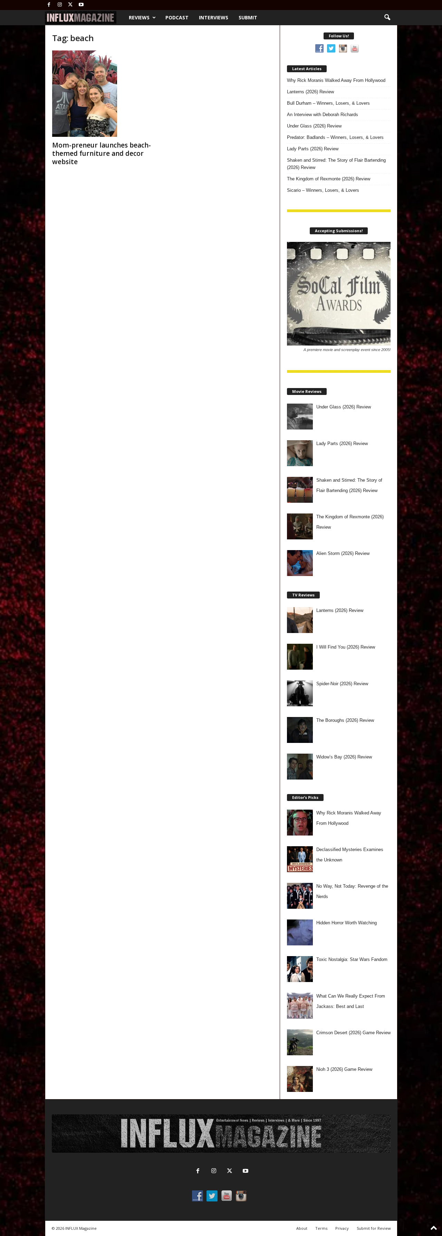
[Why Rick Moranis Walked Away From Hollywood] (300, 823)
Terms (321, 1228)
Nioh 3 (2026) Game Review (344, 1069)
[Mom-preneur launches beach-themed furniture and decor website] (104, 93)
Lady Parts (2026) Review (312, 148)
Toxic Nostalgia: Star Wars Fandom (351, 959)
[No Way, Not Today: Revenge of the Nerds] (300, 896)
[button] (387, 17)
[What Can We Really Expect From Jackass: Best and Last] (300, 1006)
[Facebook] (49, 5)
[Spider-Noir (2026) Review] (300, 693)
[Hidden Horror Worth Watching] (300, 932)
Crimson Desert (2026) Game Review (353, 1032)
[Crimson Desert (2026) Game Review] (300, 1042)
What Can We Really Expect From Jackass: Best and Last (350, 1001)
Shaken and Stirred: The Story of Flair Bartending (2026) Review (336, 164)
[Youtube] (81, 5)
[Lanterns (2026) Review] (300, 620)
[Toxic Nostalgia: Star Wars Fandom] (300, 969)
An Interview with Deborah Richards (322, 114)
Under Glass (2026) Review (314, 126)
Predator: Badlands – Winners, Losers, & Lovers (335, 137)
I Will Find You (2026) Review (345, 647)
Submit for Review (374, 1228)
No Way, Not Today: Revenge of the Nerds (352, 891)
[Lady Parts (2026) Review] (300, 453)
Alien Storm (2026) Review (342, 553)
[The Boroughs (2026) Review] (300, 730)
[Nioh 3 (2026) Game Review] (300, 1079)
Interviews (213, 17)
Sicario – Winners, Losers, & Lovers (323, 190)
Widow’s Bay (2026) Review (344, 756)
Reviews (139, 17)
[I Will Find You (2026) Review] (300, 657)
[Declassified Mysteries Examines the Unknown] (300, 859)
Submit (248, 17)
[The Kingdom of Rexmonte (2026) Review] (300, 526)
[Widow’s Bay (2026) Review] (300, 767)
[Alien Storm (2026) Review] (300, 563)
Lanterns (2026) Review (310, 91)
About (301, 1228)
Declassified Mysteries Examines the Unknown (349, 854)
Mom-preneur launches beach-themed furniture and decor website (101, 153)
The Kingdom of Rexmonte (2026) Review (328, 178)
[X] (70, 5)
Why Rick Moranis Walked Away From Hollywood (336, 80)
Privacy (342, 1228)
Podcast (177, 17)
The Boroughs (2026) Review (345, 720)
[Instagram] (60, 5)
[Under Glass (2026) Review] (300, 417)
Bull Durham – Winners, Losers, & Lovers (328, 103)
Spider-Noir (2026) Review (342, 683)
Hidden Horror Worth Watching (346, 922)
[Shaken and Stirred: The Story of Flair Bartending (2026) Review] (300, 490)
